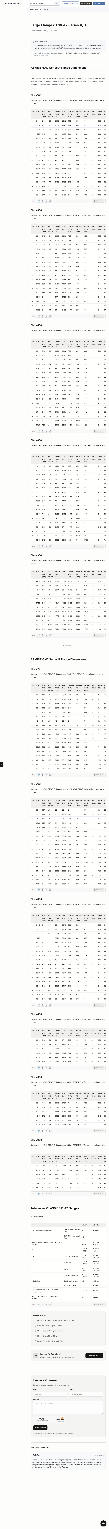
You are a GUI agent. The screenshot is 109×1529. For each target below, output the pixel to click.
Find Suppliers (93, 1356)
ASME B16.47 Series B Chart (90, 53)
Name (35, 1390)
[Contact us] (103, 1523)
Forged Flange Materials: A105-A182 (50, 1341)
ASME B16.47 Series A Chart (69, 53)
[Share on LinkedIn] (42, 201)
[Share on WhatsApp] (50, 201)
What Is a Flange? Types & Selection (50, 1326)
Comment (36, 1399)
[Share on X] (46, 201)
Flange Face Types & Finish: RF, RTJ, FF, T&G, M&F (55, 1320)
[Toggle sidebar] (1, 764)
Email (70, 1390)
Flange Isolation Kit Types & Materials (50, 1331)
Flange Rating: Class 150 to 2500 (49, 1336)
